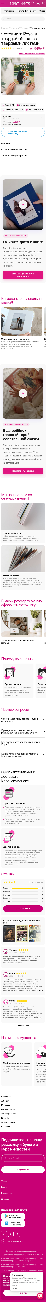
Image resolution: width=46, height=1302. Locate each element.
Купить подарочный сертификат (32, 53)
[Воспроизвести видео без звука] (23, 204)
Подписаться (23, 1170)
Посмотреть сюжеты (23, 471)
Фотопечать (7, 1096)
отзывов (17, 48)
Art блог (5, 1101)
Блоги (4, 1187)
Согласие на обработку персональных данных (23, 1255)
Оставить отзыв (23, 909)
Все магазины (7, 1193)
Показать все (23, 1026)
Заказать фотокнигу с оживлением (23, 275)
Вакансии (5, 1126)
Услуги (4, 1181)
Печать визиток (8, 1109)
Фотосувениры (8, 1122)
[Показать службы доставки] (41, 117)
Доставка (11, 118)
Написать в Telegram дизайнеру (18, 132)
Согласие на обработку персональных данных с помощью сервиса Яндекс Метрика (22, 1259)
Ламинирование (8, 1114)
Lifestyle (5, 1118)
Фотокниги (9, 11)
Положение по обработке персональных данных (23, 1270)
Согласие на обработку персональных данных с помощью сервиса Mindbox (22, 1265)
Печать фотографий (27, 11)
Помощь (5, 1199)
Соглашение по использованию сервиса (23, 1251)
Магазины (5, 1105)
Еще (41, 990)
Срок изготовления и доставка (14, 149)
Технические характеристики (14, 155)
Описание (5, 143)
